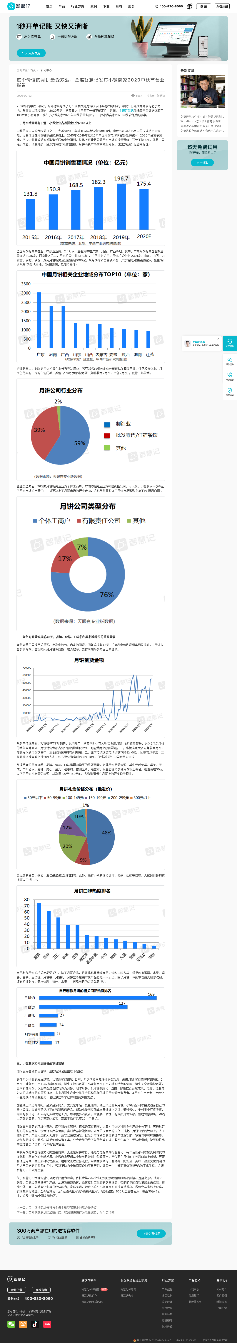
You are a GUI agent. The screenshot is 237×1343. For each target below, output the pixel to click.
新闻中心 (46, 70)
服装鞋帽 (167, 1314)
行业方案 (78, 6)
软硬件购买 (195, 1301)
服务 (131, 6)
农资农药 (167, 1307)
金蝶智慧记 (126, 110)
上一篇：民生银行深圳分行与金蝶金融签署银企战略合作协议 (57, 1207)
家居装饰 (167, 1301)
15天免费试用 (31, 53)
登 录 (203, 6)
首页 (49, 6)
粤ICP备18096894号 (186, 1340)
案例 (94, 6)
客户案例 (221, 1295)
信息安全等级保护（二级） (216, 1340)
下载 (106, 6)
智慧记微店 (127, 1295)
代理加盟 (221, 1307)
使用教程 (194, 1295)
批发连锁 (167, 1326)
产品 (62, 6)
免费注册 (222, 6)
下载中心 (194, 1289)
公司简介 (221, 1289)
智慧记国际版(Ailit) (92, 1301)
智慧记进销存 (89, 1295)
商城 (119, 6)
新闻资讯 (221, 1301)
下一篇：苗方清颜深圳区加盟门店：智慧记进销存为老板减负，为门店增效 (65, 1212)
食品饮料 (167, 1295)
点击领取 (202, 163)
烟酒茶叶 (167, 1320)
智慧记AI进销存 (93, 1289)
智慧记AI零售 (128, 1289)
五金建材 (167, 1289)
